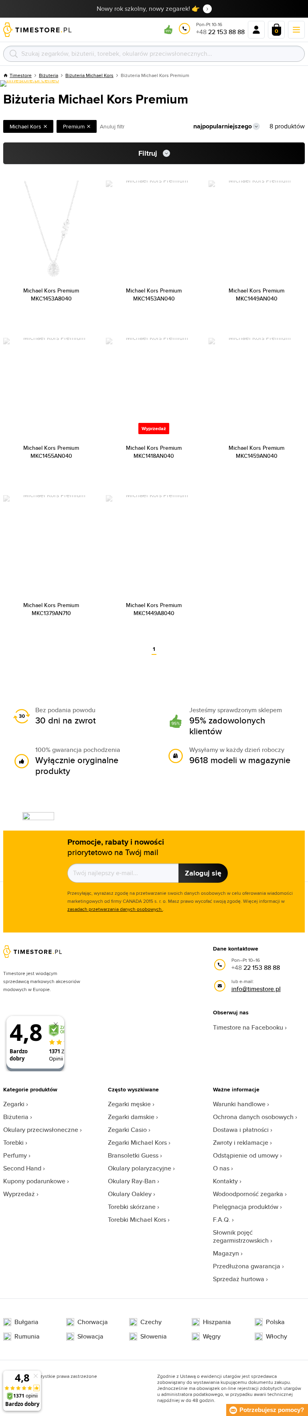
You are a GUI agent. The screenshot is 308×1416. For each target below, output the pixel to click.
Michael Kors (25, 126)
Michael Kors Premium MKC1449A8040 (154, 609)
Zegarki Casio (127, 1129)
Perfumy (15, 1155)
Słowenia (153, 1337)
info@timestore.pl (256, 988)
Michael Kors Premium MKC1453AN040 (154, 294)
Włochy (276, 1337)
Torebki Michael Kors (137, 1219)
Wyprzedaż (19, 1194)
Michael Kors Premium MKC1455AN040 (51, 452)
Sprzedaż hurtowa (238, 1279)
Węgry (212, 1337)
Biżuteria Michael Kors (89, 75)
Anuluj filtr (112, 126)
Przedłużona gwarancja (246, 1266)
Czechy (151, 1322)
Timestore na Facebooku (248, 1027)
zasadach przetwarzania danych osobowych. (115, 909)
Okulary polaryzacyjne (139, 1168)
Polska (275, 1322)
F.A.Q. (221, 1219)
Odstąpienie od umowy (245, 1155)
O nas (221, 1168)
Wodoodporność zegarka (248, 1194)
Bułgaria (26, 1322)
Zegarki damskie (131, 1116)
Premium (74, 126)
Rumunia (27, 1337)
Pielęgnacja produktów (245, 1206)
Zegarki (13, 1104)
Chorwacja (92, 1322)
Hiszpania (217, 1322)
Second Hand (22, 1168)
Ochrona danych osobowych (253, 1116)
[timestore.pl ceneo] (29, 83)
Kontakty (225, 1181)
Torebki (13, 1142)
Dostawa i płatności (241, 1129)
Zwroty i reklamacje (240, 1142)
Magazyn (226, 1253)
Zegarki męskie (129, 1104)
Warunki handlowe (239, 1104)
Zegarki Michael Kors (137, 1142)
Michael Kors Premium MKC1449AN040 (256, 294)
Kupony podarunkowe (34, 1181)
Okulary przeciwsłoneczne (40, 1129)
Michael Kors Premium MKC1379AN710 (51, 609)
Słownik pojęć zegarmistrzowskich (241, 1236)
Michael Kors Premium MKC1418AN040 (154, 452)
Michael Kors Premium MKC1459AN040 (256, 452)
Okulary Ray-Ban (132, 1181)
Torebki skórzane (132, 1206)
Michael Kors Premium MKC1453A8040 (51, 294)
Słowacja (90, 1337)
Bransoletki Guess (133, 1155)
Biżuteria (15, 1116)
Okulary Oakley (130, 1194)
